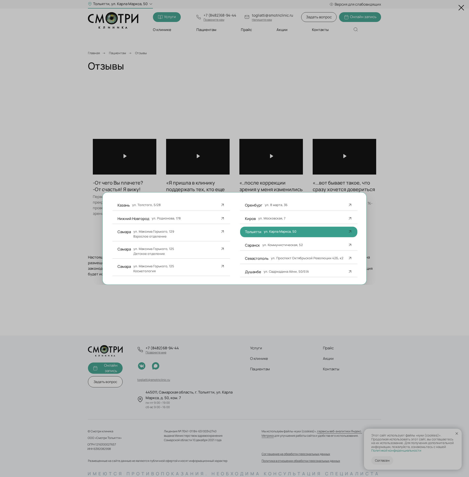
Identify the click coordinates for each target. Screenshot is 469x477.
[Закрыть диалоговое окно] (461, 7)
